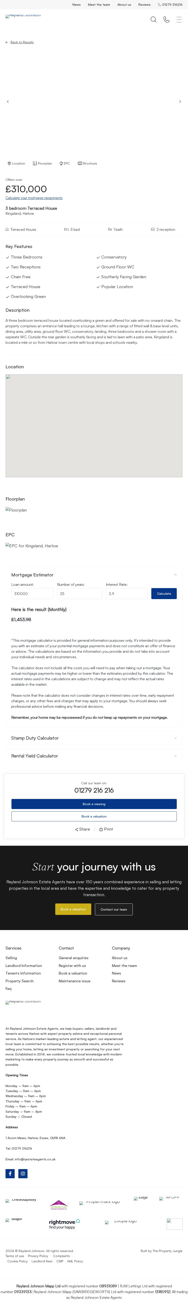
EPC (67, 163)
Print (108, 829)
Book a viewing (94, 804)
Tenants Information (23, 973)
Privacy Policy (38, 1256)
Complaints (61, 1256)
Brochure (90, 163)
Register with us (72, 965)
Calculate (164, 593)
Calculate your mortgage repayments (34, 198)
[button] (180, 101)
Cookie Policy (17, 1261)
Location (18, 163)
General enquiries (73, 957)
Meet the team (99, 4)
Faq (8, 988)
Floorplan (45, 163)
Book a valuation (94, 816)
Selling (11, 957)
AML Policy (75, 1261)
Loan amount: (22, 584)
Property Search (19, 981)
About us (124, 4)
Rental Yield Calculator (34, 756)
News (76, 4)
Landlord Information (24, 965)
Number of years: (71, 584)
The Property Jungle (167, 1251)
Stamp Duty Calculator (35, 738)
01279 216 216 (94, 790)
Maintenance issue (74, 981)
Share (84, 829)
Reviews (144, 4)
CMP (59, 1261)
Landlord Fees (42, 1261)
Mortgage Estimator (32, 575)
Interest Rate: (116, 584)
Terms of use (15, 1256)
